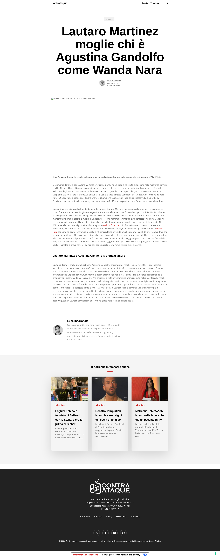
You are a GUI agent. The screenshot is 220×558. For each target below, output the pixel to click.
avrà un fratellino (111, 225)
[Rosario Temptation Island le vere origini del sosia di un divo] (110, 414)
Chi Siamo (85, 516)
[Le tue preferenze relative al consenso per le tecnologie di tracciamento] (215, 553)
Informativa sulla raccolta (85, 554)
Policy (109, 516)
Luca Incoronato (114, 81)
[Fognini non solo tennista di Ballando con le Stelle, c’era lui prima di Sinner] (69, 414)
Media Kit (135, 516)
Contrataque (59, 3)
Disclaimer (121, 516)
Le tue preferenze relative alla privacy (121, 554)
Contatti (98, 516)
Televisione (109, 19)
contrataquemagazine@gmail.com (98, 541)
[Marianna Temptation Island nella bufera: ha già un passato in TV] (150, 414)
